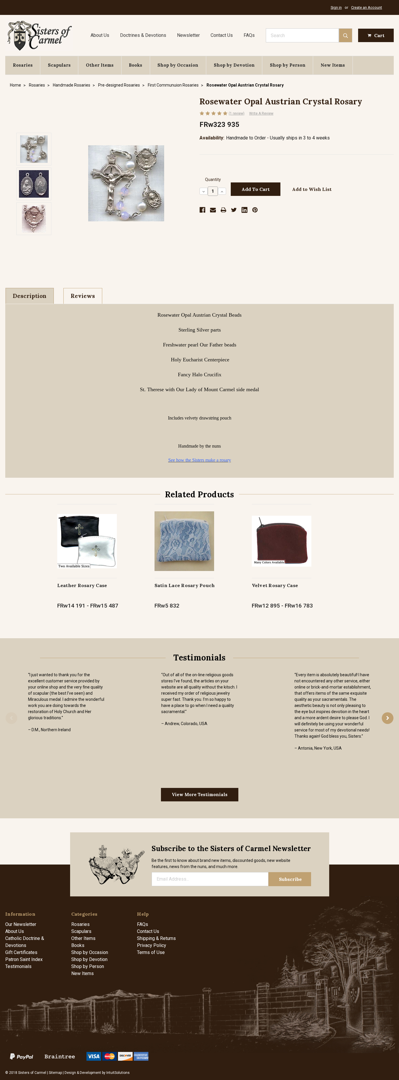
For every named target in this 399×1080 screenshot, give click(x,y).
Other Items (100, 65)
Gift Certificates (21, 952)
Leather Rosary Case (82, 585)
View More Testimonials (200, 794)
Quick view (87, 534)
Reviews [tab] (83, 295)
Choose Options (87, 547)
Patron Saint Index (24, 959)
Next (387, 718)
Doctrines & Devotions (143, 35)
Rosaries (23, 65)
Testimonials (18, 966)
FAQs (249, 35)
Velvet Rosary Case (275, 585)
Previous (11, 718)
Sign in (336, 7)
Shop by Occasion (177, 65)
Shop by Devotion (234, 65)
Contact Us (222, 35)
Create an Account (366, 7)
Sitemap (55, 1073)
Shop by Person (288, 65)
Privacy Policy (151, 945)
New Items (333, 65)
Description (29, 295)
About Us (100, 35)
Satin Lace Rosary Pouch (185, 585)
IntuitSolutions (118, 1073)
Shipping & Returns (156, 938)
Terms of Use (151, 952)
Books (135, 65)
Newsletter (188, 35)
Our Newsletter (20, 924)
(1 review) (236, 113)
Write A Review (261, 113)
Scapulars (59, 65)
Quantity (213, 179)
